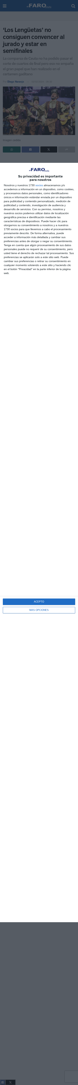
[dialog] (39, 542)
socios (39, 185)
